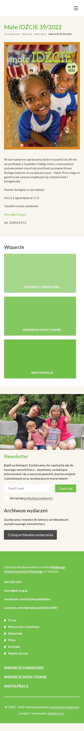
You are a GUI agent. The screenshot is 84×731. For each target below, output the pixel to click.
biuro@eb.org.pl (15, 214)
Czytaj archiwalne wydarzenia (30, 535)
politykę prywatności (38, 498)
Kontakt (14, 646)
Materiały (27, 34)
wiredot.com (55, 713)
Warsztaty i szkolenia (23, 626)
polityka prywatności (65, 707)
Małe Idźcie (40, 34)
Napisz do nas (18, 653)
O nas (12, 620)
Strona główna (12, 34)
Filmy (12, 640)
